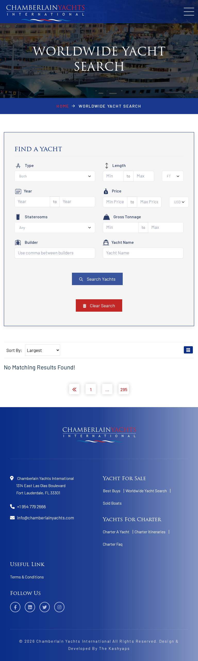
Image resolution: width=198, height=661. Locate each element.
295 (123, 389)
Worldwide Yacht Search (146, 490)
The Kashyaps (114, 648)
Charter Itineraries (150, 531)
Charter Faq (112, 544)
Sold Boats (112, 503)
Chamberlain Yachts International (73, 641)
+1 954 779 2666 (31, 506)
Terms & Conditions (27, 576)
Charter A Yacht (116, 531)
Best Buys (111, 490)
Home (62, 105)
